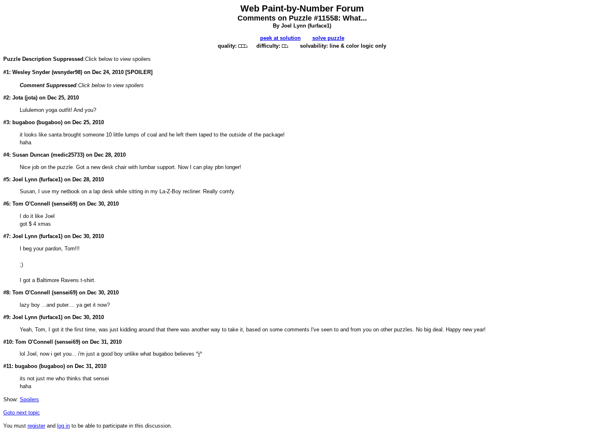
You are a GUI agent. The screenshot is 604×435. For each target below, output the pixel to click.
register (36, 426)
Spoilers (29, 399)
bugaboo (49, 122)
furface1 (319, 26)
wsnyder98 (67, 72)
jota (31, 98)
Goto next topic (21, 413)
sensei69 (64, 204)
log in (63, 426)
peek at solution (280, 38)
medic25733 (68, 155)
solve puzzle (328, 38)
